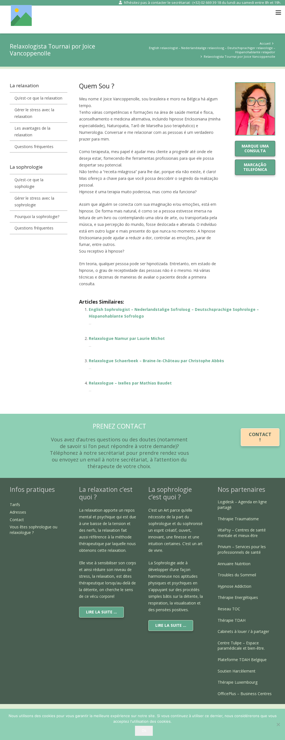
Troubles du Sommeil (237, 574)
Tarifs (15, 504)
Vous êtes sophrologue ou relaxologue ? (33, 529)
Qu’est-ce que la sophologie (28, 183)
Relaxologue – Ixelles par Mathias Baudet (130, 383)
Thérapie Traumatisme (238, 518)
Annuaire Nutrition (234, 563)
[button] (278, 12)
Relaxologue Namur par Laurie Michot (127, 338)
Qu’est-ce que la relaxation (38, 98)
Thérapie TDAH (231, 620)
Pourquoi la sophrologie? (36, 216)
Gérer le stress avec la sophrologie (34, 201)
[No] (278, 724)
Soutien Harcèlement (236, 671)
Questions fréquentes (33, 146)
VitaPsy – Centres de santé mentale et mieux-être (242, 532)
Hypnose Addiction (234, 586)
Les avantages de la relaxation (32, 131)
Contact (17, 519)
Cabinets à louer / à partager (243, 631)
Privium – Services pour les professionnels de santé (242, 549)
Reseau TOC (229, 608)
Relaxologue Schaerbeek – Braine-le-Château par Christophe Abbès (156, 360)
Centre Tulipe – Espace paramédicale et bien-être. (241, 645)
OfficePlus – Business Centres (245, 693)
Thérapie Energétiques (238, 597)
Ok (144, 730)
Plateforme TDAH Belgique (242, 659)
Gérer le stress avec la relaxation (34, 113)
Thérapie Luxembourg (237, 682)
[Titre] (21, 15)
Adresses (18, 512)
